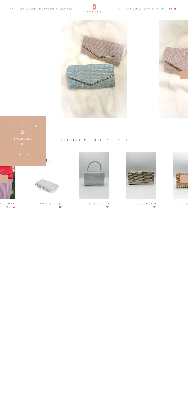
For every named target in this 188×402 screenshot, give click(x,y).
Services (148, 9)
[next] (184, 75)
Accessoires (65, 9)
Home (13, 9)
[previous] (175, 75)
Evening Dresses (48, 9)
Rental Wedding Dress (129, 9)
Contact (159, 9)
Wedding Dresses (27, 9)
